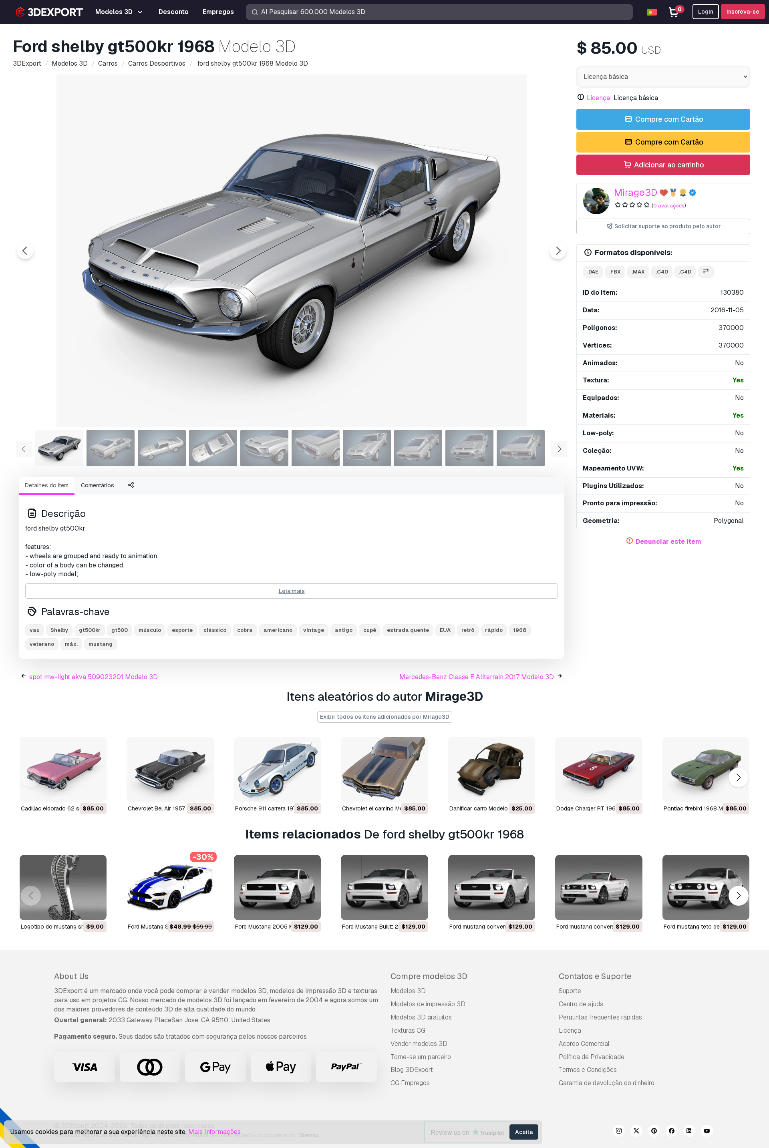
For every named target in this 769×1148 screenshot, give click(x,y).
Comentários (97, 485)
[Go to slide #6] (316, 448)
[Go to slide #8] (418, 448)
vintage (313, 630)
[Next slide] (558, 250)
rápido (494, 630)
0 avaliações (668, 205)
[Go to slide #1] (59, 448)
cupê (369, 630)
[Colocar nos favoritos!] (95, 791)
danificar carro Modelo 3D (483, 808)
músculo (150, 630)
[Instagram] (619, 1132)
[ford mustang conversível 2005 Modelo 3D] (491, 887)
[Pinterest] (654, 1132)
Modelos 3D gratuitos (421, 1017)
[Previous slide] (25, 250)
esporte (182, 630)
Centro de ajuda (581, 1004)
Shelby (59, 630)
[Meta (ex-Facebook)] (672, 1132)
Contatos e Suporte (595, 976)
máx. (71, 644)
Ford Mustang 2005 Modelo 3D (276, 926)
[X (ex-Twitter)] (636, 1132)
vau (35, 630)
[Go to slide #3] (162, 448)
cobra (245, 630)
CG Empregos (410, 1083)
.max (638, 271)
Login (705, 11)
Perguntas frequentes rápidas (600, 1017)
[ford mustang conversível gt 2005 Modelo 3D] (598, 887)
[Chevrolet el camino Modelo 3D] (384, 769)
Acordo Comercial (584, 1043)
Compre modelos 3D (429, 976)
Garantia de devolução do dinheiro (606, 1083)
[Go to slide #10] (521, 448)
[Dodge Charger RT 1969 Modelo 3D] (598, 769)
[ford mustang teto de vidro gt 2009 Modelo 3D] (705, 887)
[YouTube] (707, 1132)
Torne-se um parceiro (421, 1057)
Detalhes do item (46, 485)
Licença (570, 1030)
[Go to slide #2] (111, 448)
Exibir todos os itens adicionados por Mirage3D (384, 716)
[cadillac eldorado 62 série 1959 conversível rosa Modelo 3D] (63, 769)
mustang (101, 644)
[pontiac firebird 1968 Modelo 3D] (705, 769)
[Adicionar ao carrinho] (78, 791)
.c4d (662, 271)
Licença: (599, 98)
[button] (738, 777)
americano (278, 630)
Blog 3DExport (412, 1070)
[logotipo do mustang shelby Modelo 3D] (63, 887)
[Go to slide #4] (213, 448)
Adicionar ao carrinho (668, 164)
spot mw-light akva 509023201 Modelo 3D (93, 677)
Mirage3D (635, 192)
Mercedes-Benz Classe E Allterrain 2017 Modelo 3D (476, 677)
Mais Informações (214, 1132)
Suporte (570, 991)
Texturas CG (408, 1030)
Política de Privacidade (591, 1057)
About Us (71, 976)
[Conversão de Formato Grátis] (705, 272)
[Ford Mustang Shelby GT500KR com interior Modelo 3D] (170, 887)
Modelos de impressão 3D (428, 1004)
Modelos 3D (408, 991)
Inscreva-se (743, 11)
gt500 (119, 630)
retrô (467, 630)
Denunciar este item (668, 541)
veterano (42, 644)
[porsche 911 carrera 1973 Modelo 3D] (277, 769)
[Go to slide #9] (469, 448)
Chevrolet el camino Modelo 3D (382, 808)
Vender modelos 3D (419, 1043)
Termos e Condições (588, 1070)
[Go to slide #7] (367, 448)
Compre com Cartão (668, 119)
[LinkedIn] (689, 1132)
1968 (519, 630)
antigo (343, 630)
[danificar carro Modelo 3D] (491, 769)
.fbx (615, 271)
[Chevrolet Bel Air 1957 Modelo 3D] (170, 769)
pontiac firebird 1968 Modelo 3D (705, 808)
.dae (592, 271)
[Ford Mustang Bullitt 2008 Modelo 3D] (384, 887)
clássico (214, 630)
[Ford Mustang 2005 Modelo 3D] (277, 887)
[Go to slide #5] (264, 448)
